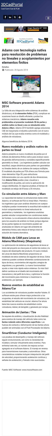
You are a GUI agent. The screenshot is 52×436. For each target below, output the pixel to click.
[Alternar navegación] (48, 18)
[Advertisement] (26, 408)
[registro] (26, 40)
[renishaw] (26, 29)
